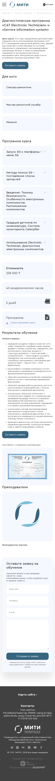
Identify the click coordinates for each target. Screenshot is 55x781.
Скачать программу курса (22, 323)
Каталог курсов (23, 13)
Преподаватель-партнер (14, 545)
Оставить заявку (15, 65)
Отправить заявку (27, 656)
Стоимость (14, 268)
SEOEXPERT (39, 767)
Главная (6, 13)
